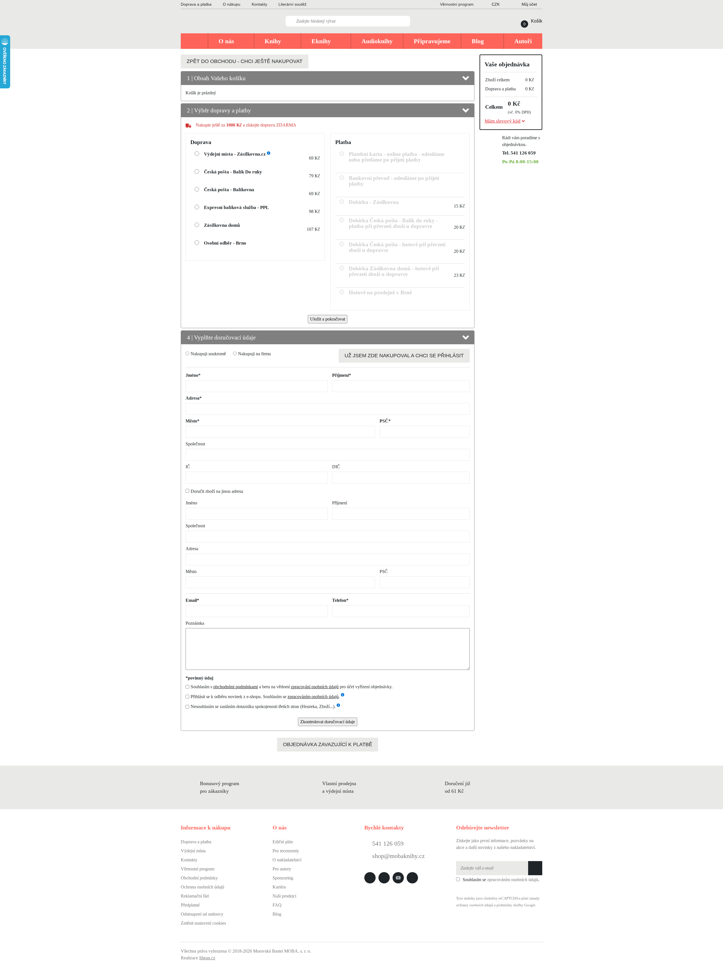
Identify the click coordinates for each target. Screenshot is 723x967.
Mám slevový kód (503, 121)
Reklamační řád (195, 896)
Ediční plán (283, 841)
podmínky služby (509, 905)
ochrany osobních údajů (474, 905)
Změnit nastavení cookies (203, 923)
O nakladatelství (287, 859)
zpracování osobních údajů (315, 686)
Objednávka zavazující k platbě (327, 744)
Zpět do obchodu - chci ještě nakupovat (244, 61)
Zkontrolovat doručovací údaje (327, 721)
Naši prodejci (284, 896)
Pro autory (282, 868)
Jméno (191, 502)
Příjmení (339, 502)
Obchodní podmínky (199, 877)
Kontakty (259, 4)
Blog (277, 914)
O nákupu (231, 4)
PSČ (384, 571)
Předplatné (190, 905)
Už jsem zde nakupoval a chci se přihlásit (404, 355)
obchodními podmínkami (235, 686)
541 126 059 (387, 843)
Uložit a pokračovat (327, 319)
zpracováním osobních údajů (313, 696)
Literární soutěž (292, 4)
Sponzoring (283, 877)
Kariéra (279, 887)
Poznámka (195, 623)
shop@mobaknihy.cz (398, 855)
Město (191, 571)
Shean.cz (207, 957)
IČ (188, 466)
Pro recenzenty (286, 850)
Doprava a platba (196, 4)
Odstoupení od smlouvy (202, 914)
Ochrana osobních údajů (202, 887)
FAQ (277, 905)
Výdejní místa (193, 850)
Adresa (192, 548)
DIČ (336, 466)
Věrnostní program (197, 868)
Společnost (195, 443)
